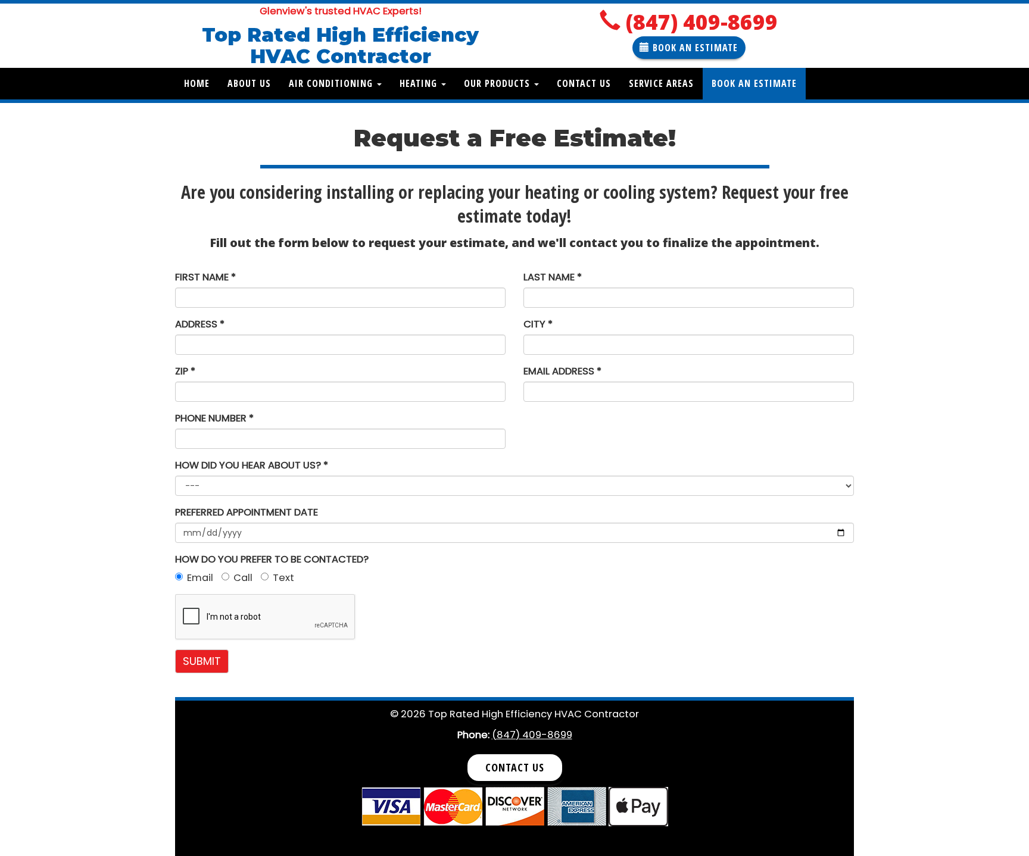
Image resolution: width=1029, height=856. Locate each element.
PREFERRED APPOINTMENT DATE (246, 512)
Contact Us (584, 83)
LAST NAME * (552, 277)
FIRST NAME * (205, 277)
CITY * (538, 324)
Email (200, 578)
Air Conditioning (332, 83)
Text (283, 578)
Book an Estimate (754, 83)
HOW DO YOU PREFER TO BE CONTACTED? (272, 559)
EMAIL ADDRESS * (562, 371)
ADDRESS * (199, 324)
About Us (249, 83)
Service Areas (661, 83)
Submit (202, 661)
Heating (420, 83)
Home (197, 83)
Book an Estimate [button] (694, 47)
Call (242, 578)
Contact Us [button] (514, 767)
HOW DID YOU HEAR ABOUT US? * (251, 465)
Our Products (498, 83)
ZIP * (185, 371)
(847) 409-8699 (702, 22)
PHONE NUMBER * (214, 418)
